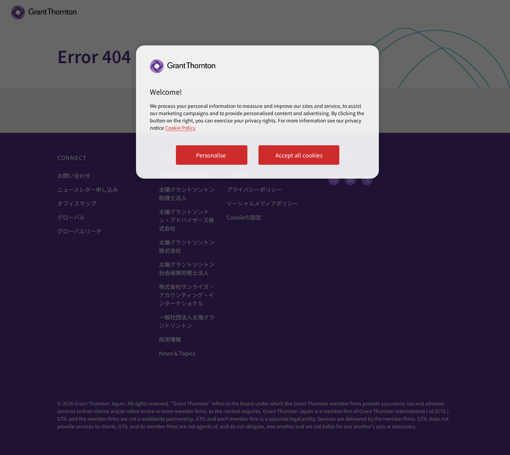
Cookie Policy (180, 127)
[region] (257, 112)
